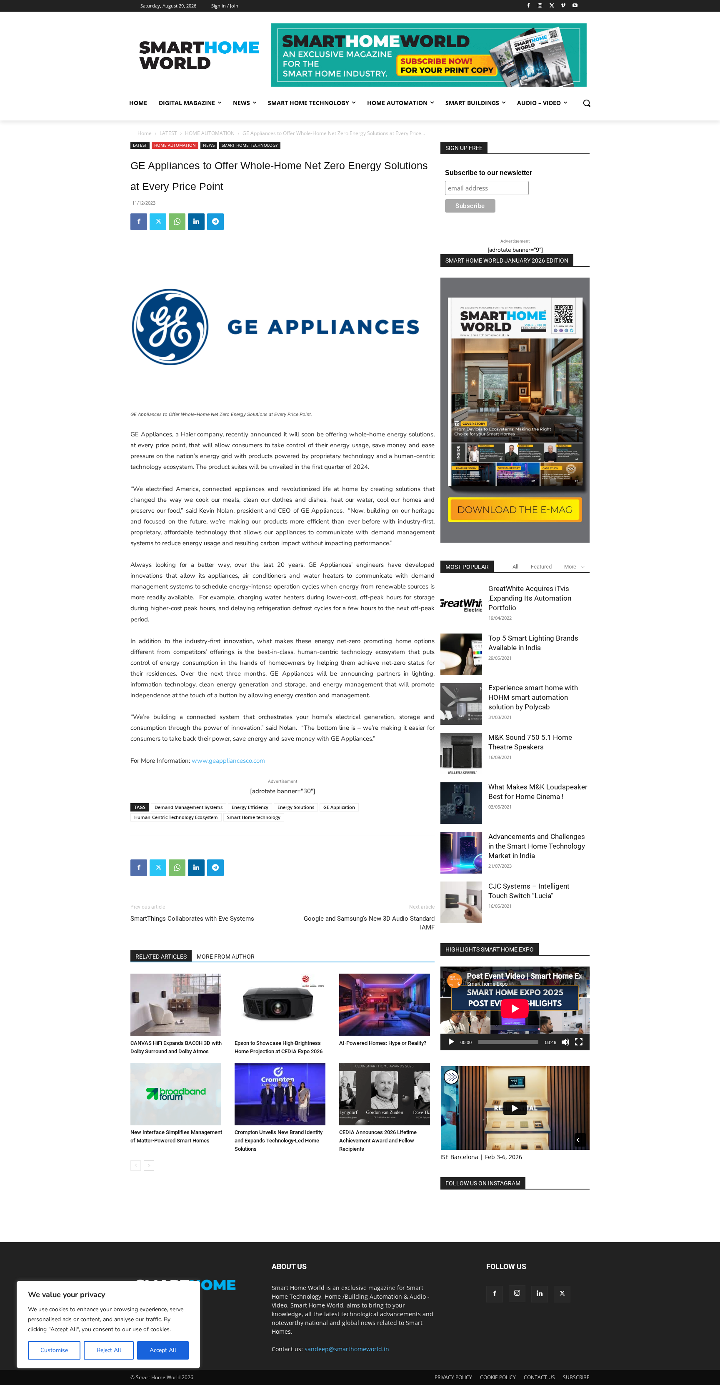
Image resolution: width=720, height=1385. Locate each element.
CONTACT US (539, 1377)
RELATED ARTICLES (161, 956)
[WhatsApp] (177, 221)
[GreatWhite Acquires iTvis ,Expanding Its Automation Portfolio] (461, 605)
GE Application (339, 807)
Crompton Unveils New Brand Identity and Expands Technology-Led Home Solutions (278, 1140)
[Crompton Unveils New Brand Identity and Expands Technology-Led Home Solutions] (282, 1094)
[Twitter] (552, 6)
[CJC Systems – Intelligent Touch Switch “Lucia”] (461, 902)
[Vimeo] (563, 6)
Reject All (109, 1350)
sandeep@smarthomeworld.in (347, 1349)
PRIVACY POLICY (453, 1377)
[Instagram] (540, 6)
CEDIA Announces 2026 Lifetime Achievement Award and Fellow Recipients (378, 1140)
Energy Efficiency (250, 807)
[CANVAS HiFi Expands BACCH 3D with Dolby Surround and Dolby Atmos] (178, 1005)
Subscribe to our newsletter (488, 172)
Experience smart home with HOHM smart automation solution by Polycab (533, 697)
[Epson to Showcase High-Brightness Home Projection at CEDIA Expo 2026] (282, 1005)
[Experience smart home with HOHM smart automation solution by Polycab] (461, 704)
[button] (587, 103)
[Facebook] (528, 6)
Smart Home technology (253, 817)
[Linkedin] (196, 221)
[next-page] (149, 1165)
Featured (541, 567)
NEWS (209, 145)
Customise (54, 1350)
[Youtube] (575, 6)
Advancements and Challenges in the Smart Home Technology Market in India (536, 846)
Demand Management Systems (188, 807)
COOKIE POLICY (498, 1377)
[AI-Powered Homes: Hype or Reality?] (387, 1005)
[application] (515, 1008)
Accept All (163, 1350)
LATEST (168, 133)
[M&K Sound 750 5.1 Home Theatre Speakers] (461, 753)
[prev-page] (135, 1165)
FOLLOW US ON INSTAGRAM (482, 1183)
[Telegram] (215, 221)
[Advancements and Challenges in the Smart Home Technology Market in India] (461, 853)
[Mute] (565, 1042)
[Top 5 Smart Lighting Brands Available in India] (461, 654)
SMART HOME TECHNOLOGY (250, 145)
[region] (108, 1324)
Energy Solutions (296, 807)
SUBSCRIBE (576, 1377)
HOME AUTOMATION (210, 133)
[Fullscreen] (579, 1042)
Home (145, 133)
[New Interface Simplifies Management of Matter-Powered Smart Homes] (178, 1094)
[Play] (451, 1042)
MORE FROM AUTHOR (226, 956)
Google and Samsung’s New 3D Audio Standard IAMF (369, 923)
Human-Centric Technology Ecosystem (176, 817)
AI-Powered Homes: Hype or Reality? (382, 1043)
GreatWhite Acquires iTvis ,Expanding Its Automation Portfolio (529, 598)
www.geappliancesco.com (228, 760)
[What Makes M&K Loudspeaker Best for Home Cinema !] (461, 803)
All (515, 567)
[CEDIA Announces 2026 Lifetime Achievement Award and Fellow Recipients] (387, 1094)
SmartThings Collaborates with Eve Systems (192, 918)
